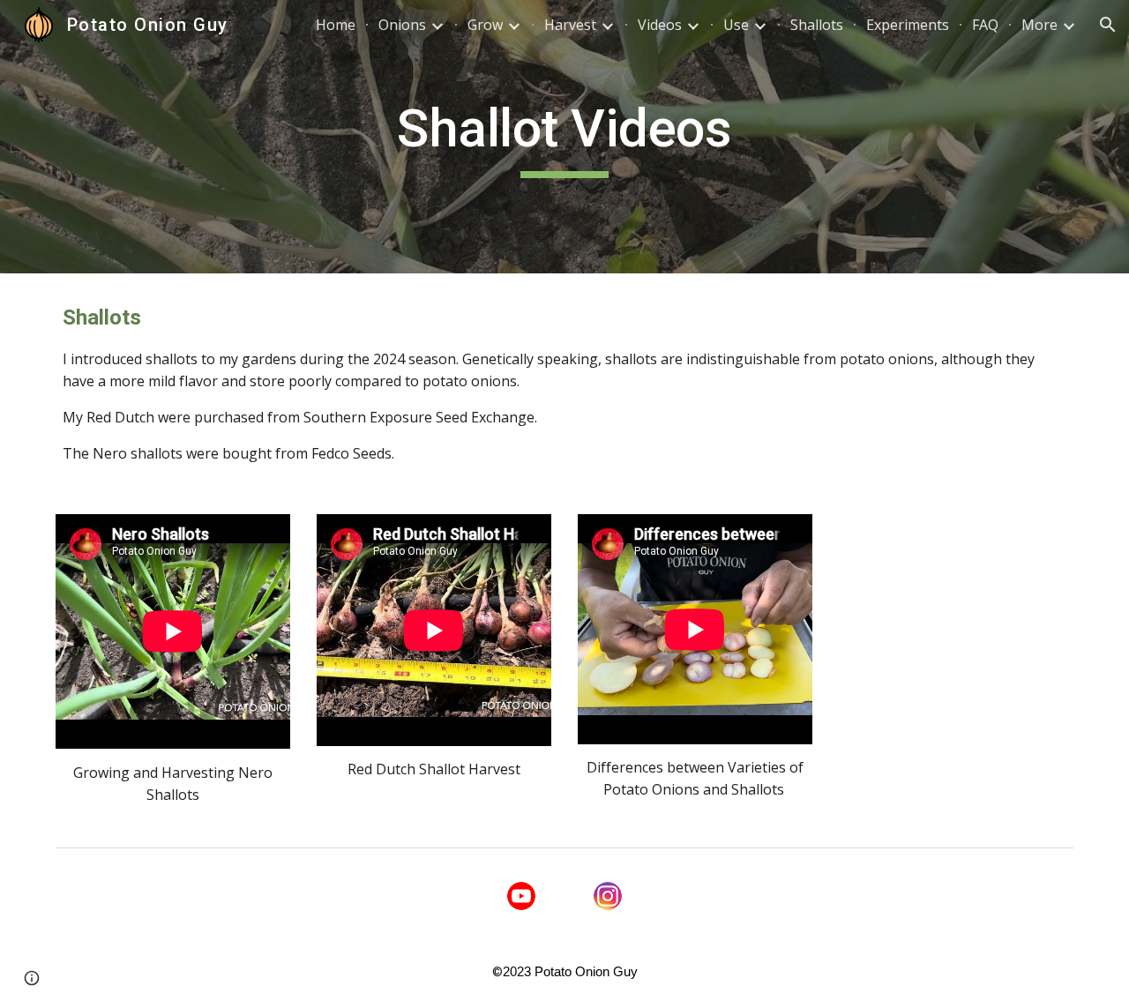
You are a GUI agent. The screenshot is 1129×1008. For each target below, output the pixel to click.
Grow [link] (485, 24)
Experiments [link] (907, 24)
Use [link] (736, 24)
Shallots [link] (816, 24)
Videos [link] (660, 24)
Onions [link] (402, 24)
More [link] (1039, 24)
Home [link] (335, 24)
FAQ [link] (985, 24)
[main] (564, 136)
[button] (1108, 25)
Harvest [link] (570, 24)
